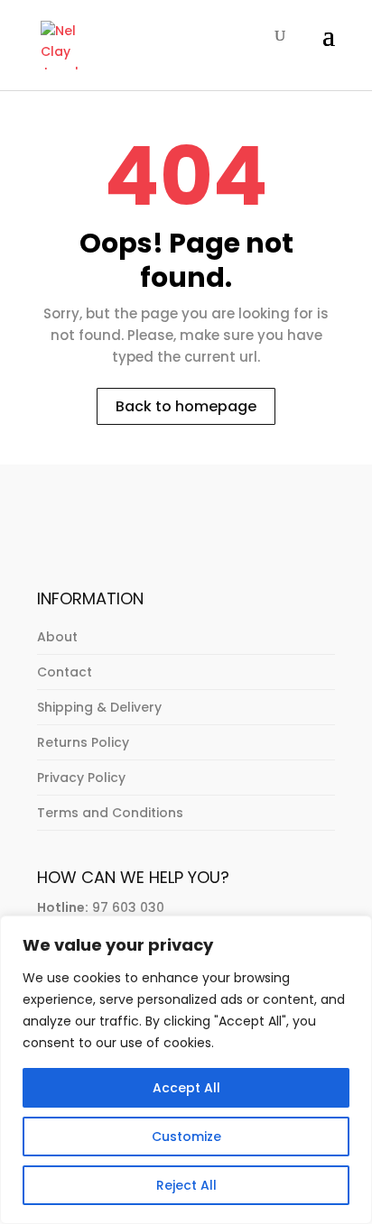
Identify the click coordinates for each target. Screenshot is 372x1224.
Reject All (186, 1185)
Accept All (186, 1088)
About (57, 637)
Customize (186, 1136)
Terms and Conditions (110, 813)
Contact (64, 672)
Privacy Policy (81, 777)
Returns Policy (83, 742)
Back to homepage (186, 406)
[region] (186, 1070)
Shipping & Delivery (99, 707)
